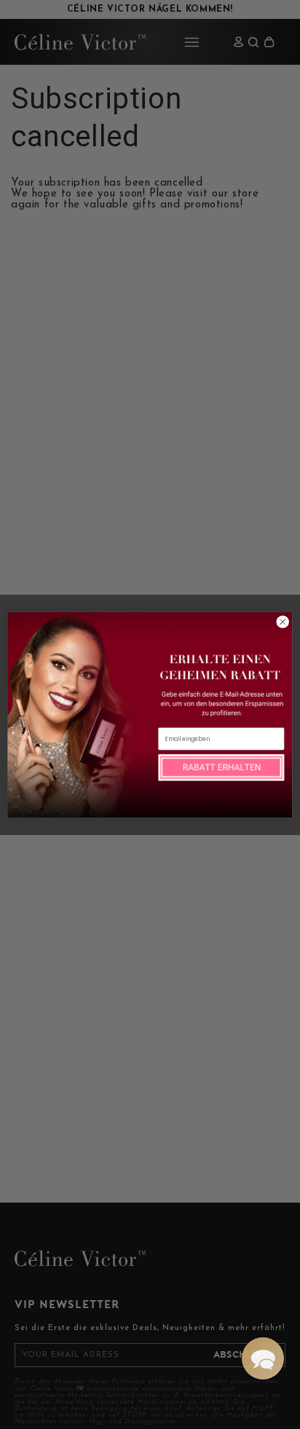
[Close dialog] (282, 621)
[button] (263, 1358)
